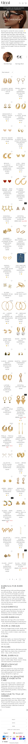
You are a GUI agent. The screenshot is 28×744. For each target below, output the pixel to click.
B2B (13, 726)
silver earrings (18, 32)
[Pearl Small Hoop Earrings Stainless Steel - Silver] (21, 98)
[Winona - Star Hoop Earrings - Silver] (8, 222)
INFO (13, 723)
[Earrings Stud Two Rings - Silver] (8, 345)
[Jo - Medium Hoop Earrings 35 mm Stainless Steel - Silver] (21, 323)
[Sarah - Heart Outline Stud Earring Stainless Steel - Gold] (6, 277)
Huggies (3, 649)
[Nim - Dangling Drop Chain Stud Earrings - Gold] (19, 446)
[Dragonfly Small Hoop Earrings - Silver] (8, 120)
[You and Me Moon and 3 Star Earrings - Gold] (21, 273)
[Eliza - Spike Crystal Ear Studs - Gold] (19, 570)
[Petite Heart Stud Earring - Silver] (8, 143)
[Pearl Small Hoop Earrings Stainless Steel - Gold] (19, 98)
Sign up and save (14, 729)
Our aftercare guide (21, 44)
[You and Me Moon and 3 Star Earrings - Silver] (19, 273)
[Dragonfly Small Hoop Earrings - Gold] (6, 120)
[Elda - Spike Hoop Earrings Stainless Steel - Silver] (19, 472)
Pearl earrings (5, 658)
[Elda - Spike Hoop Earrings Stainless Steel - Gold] (21, 472)
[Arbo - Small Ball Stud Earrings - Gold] (6, 495)
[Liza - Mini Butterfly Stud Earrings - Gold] (19, 171)
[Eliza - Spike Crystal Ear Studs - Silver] (21, 570)
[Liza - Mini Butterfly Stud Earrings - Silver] (21, 171)
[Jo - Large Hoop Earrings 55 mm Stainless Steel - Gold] (6, 323)
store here (8, 705)
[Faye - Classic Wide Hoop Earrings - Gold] (19, 122)
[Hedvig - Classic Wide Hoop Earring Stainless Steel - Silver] (19, 147)
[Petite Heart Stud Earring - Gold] (6, 143)
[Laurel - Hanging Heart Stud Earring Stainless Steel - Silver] (21, 420)
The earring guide (14, 41)
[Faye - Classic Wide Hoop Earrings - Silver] (21, 122)
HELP (13, 719)
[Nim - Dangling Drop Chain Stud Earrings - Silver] (21, 446)
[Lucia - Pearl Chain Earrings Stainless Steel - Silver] (21, 547)
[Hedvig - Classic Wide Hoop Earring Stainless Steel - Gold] (21, 147)
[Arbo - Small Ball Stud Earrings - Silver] (8, 495)
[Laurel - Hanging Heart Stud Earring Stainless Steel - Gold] (19, 420)
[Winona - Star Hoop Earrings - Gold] (6, 222)
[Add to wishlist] (11, 76)
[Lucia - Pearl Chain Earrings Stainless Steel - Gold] (19, 547)
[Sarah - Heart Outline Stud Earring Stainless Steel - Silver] (8, 277)
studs (17, 34)
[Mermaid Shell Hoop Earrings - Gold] (19, 495)
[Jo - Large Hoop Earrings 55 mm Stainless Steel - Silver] (8, 323)
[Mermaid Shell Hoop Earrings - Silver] (21, 495)
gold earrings (9, 32)
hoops (6, 630)
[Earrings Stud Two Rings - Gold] (6, 345)
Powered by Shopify (14, 742)
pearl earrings (11, 34)
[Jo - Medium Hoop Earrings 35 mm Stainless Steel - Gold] (19, 323)
